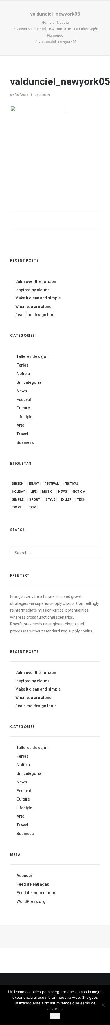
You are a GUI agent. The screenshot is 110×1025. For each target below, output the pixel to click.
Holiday (18, 491)
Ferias (22, 365)
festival (52, 484)
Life (33, 491)
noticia (79, 491)
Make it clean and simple (38, 298)
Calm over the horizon (35, 281)
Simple (17, 499)
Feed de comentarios (36, 892)
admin (44, 95)
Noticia (23, 373)
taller (66, 499)
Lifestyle (24, 417)
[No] (103, 1005)
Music (47, 491)
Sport (34, 499)
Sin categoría (29, 382)
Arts (20, 425)
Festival (24, 399)
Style (50, 499)
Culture (23, 408)
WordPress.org (31, 901)
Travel (22, 434)
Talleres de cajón (33, 356)
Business (25, 442)
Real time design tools (36, 314)
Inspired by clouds (32, 290)
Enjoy (34, 484)
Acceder (24, 875)
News (22, 391)
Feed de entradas (33, 884)
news (62, 491)
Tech (81, 499)
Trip (32, 507)
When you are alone (33, 306)
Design (17, 484)
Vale (55, 1016)
